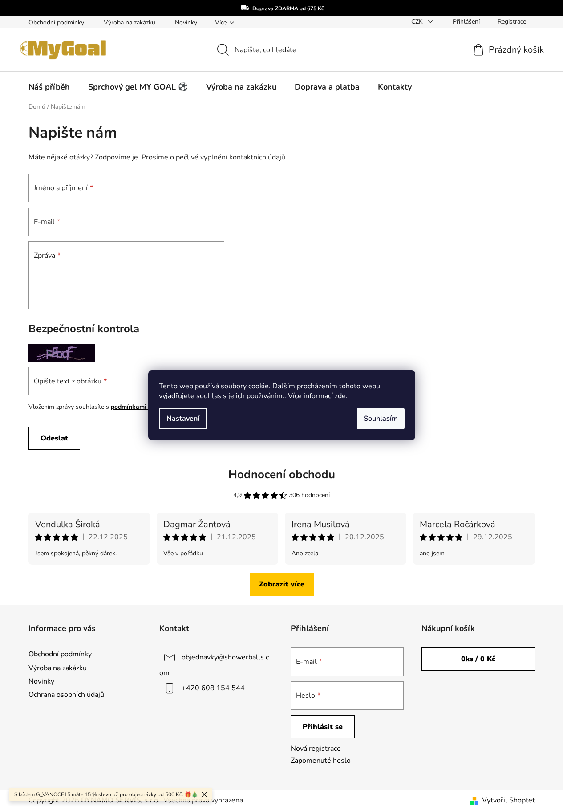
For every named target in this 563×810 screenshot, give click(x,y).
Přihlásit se (323, 727)
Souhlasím (381, 418)
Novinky (186, 22)
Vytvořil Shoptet (508, 800)
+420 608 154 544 (213, 688)
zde (340, 396)
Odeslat (54, 438)
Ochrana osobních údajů (66, 695)
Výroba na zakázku (129, 22)
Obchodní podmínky (56, 22)
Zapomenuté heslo (321, 760)
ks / (478, 659)
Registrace (512, 21)
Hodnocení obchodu (281, 474)
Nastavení (182, 418)
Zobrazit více (281, 584)
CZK (418, 21)
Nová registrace (316, 748)
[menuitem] (49, 87)
